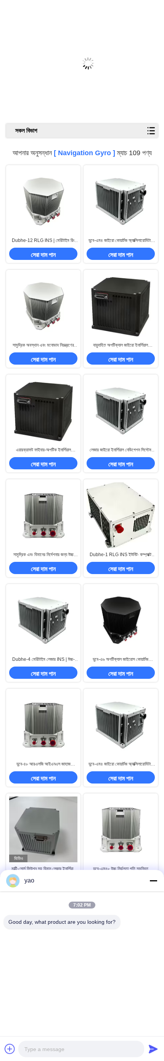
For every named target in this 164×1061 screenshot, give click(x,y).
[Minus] (153, 880)
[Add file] (10, 1048)
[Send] (153, 1048)
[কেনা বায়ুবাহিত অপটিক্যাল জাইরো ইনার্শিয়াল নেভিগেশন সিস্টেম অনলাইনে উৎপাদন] (121, 306)
